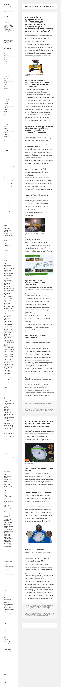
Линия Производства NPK (8, 524)
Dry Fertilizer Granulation (8, 252)
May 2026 (5, 61)
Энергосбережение (7, 670)
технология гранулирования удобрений (7, 636)
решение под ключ (35, 409)
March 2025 (6, 88)
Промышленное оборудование (47, 605)
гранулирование (7, 490)
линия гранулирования (8, 513)
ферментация (27, 410)
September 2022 (7, 115)
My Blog (6, 4)
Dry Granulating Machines (8, 254)
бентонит (5, 481)
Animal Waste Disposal (8, 156)
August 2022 (6, 117)
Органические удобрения (8, 557)
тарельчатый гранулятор (8, 616)
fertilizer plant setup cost (8, 298)
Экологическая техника (8, 655)
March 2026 (6, 65)
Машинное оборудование (8, 529)
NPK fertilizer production (8, 354)
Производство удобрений (8, 586)
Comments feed (6, 680)
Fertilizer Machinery (7, 286)
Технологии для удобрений (9, 625)
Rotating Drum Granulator (8, 431)
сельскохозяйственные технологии (46, 612)
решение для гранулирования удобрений (7, 596)
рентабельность (28, 409)
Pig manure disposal (7, 412)
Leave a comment (48, 410)
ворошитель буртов (29, 404)
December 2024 (6, 94)
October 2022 (6, 113)
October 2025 (6, 74)
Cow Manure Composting (8, 235)
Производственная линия (9, 572)
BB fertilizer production (8, 161)
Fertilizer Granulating (8, 275)
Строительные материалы (9, 609)
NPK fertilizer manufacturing (9, 349)
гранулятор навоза (42, 607)
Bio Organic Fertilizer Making (9, 168)
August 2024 (6, 101)
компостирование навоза (48, 404)
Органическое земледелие (9, 559)
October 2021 (6, 130)
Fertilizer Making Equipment (9, 288)
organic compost (7, 362)
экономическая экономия (30, 615)
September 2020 (7, 140)
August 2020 (6, 142)
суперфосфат (6, 611)
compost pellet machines (8, 197)
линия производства (8, 522)
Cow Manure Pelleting (8, 237)
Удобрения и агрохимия (8, 641)
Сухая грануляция (7, 613)
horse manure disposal (8, 324)
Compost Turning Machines (9, 201)
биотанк (49, 403)
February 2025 (6, 90)
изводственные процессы (9, 508)
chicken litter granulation (8, 176)
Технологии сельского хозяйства (31, 607)
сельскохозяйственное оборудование (46, 409)
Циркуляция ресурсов (8, 651)
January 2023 (6, 107)
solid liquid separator (7, 455)
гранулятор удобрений (8, 503)
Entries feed (6, 679)
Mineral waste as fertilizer (8, 347)
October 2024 (6, 97)
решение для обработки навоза (44, 581)
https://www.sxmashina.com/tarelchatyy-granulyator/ (41, 598)
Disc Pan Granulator (7, 247)
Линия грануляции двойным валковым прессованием (7, 519)
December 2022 (6, 109)
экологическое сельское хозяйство (37, 410)
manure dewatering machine (9, 342)
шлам (42, 500)
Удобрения (6, 639)
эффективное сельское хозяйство (41, 615)
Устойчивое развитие (8, 643)
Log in (5, 677)
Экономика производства (9, 665)
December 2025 (6, 70)
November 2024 (6, 95)
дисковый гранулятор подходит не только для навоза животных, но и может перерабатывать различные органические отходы (39, 497)
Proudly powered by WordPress (31, 625)
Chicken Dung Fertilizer (8, 173)
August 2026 (6, 55)
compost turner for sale (8, 199)
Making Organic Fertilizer (8, 340)
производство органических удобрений (42, 408)
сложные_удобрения (8, 607)
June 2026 (5, 59)
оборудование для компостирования (40, 403)
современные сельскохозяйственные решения (34, 613)
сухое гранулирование (8, 615)
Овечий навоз (6, 555)
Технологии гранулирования (30, 606)
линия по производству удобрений (31, 405)
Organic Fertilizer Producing (9, 389)
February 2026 (6, 67)
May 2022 (5, 120)
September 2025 (7, 76)
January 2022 (6, 126)
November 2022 (6, 111)
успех (49, 155)
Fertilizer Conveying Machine (9, 268)
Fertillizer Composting (8, 308)
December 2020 (6, 134)
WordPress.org (6, 682)
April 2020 (5, 143)
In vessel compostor (7, 332)
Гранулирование (7, 488)
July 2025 (5, 80)
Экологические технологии (9, 660)
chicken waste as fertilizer (8, 192)
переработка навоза (43, 407)
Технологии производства (9, 626)
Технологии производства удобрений (43, 606)
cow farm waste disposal (8, 233)
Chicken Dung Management (9, 174)
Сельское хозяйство (7, 599)
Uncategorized (6, 458)
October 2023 (6, 103)
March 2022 (6, 124)
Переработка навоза (7, 564)
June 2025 (5, 82)
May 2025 (5, 84)
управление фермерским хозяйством (36, 614)
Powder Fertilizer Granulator (9, 423)
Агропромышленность (8, 479)
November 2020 (6, 136)
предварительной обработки (31, 138)
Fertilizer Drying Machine (8, 273)
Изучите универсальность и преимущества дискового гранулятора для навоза (39, 423)
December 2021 (6, 128)
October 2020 (6, 138)
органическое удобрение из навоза (31, 407)
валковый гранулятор (8, 486)
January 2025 (6, 92)
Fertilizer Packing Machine (8, 296)
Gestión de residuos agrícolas (9, 310)
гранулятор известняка (8, 501)
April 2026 (5, 63)
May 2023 (5, 105)
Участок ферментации (38, 160)
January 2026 (6, 69)
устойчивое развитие (47, 614)
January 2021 (6, 132)
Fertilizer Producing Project (9, 306)
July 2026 (5, 57)
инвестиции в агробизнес (38, 404)
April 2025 (5, 86)
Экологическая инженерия (9, 653)
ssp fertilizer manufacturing (9, 457)
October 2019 (6, 145)
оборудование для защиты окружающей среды (38, 608)
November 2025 (6, 72)
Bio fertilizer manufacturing (9, 166)
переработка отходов (39, 609)
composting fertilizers (8, 209)
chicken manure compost (8, 178)
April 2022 (5, 122)
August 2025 (6, 78)
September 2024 (7, 99)
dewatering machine (7, 245)
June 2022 (5, 118)
